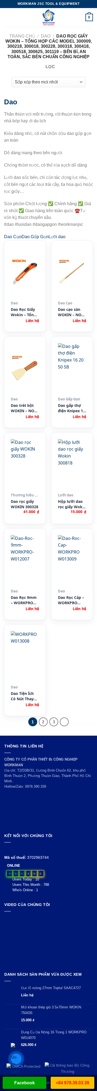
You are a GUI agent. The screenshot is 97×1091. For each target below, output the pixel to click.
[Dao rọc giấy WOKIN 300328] (25, 465)
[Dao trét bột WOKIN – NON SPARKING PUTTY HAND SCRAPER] (25, 369)
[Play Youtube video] (48, 940)
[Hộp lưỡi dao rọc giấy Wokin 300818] (72, 465)
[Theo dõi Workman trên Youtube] (14, 849)
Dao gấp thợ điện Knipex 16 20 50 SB (71, 408)
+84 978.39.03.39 (72, 1083)
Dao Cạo (13, 236)
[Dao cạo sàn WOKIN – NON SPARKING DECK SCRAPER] (72, 272)
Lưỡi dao (56, 236)
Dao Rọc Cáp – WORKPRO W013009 (71, 600)
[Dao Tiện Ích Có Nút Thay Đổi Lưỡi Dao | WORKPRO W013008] (25, 657)
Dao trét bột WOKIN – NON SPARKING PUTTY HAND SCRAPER (24, 408)
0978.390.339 (35, 786)
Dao (45, 36)
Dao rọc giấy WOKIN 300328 (24, 504)
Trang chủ (22, 36)
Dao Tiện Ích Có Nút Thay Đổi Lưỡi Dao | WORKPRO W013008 (25, 696)
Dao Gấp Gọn (35, 236)
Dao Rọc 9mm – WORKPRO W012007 (24, 600)
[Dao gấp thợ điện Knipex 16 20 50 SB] (72, 369)
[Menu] (7, 17)
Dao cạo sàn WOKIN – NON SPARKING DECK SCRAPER (71, 312)
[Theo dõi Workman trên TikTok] (20, 849)
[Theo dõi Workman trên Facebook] (7, 849)
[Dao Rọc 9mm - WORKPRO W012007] (25, 561)
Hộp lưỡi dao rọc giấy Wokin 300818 (72, 504)
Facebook (24, 1083)
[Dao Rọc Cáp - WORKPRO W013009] (72, 561)
